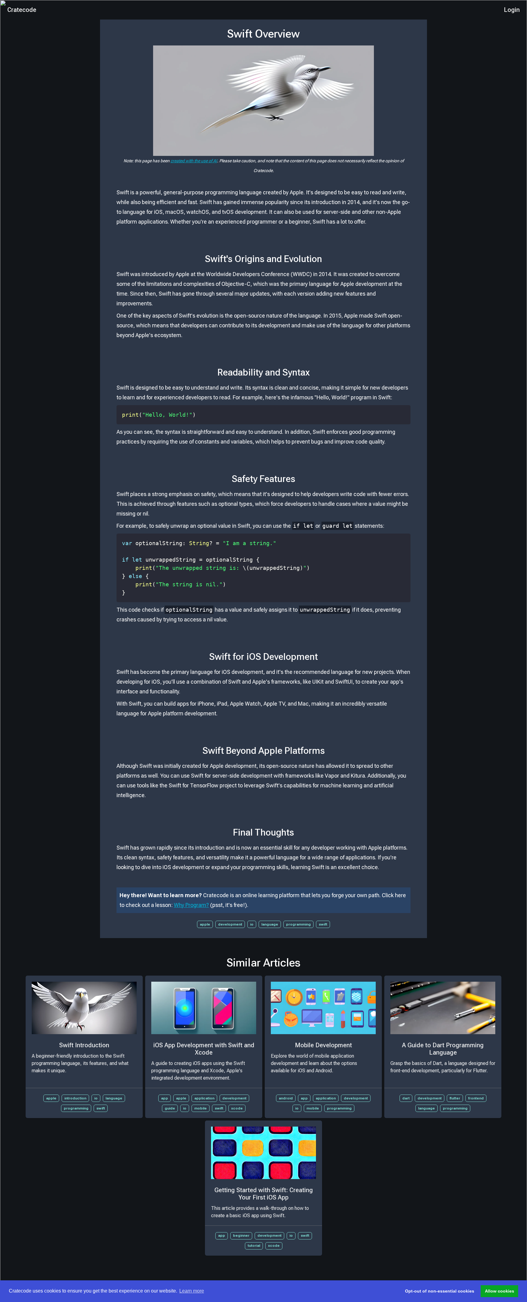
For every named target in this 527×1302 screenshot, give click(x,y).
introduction (75, 1098)
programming (298, 924)
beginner (241, 1235)
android (286, 1098)
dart (406, 1098)
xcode (237, 1108)
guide (170, 1108)
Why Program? (191, 905)
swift (323, 924)
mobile (200, 1108)
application (204, 1098)
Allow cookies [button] (499, 1291)
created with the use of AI (193, 160)
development (230, 924)
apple (205, 924)
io (251, 924)
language (269, 924)
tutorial (254, 1245)
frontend (476, 1098)
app (164, 1098)
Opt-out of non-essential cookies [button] (439, 1291)
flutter (455, 1098)
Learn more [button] (191, 1290)
